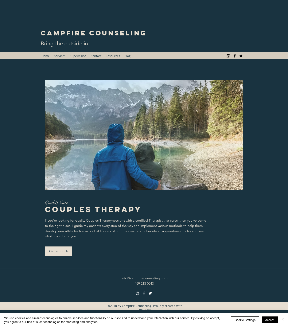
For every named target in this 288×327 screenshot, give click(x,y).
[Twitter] (241, 56)
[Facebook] (235, 56)
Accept (269, 320)
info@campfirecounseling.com (144, 278)
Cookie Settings (245, 320)
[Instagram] (228, 56)
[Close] (282, 320)
